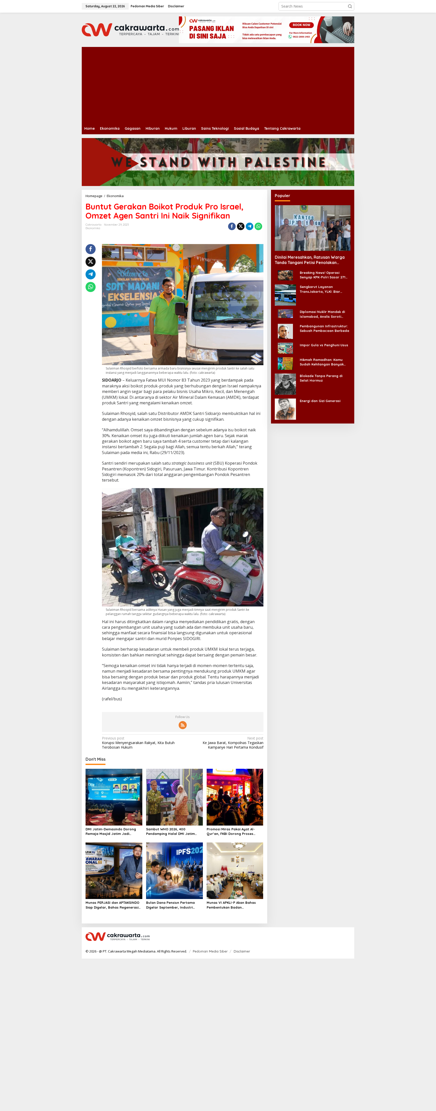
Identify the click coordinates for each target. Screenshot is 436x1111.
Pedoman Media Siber (210, 951)
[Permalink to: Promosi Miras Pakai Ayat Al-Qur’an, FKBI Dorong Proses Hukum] (235, 797)
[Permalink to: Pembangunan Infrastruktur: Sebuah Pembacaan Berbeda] (285, 330)
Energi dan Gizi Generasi (320, 401)
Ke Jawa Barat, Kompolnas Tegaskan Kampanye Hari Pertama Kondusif (233, 743)
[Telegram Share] (249, 226)
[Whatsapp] (258, 226)
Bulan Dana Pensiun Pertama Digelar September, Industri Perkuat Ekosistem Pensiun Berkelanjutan (170, 905)
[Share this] (232, 226)
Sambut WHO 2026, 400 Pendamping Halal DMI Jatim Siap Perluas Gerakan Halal (170, 831)
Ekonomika (93, 228)
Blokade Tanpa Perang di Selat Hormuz (321, 378)
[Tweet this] (240, 226)
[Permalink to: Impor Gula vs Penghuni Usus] (285, 347)
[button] (350, 6)
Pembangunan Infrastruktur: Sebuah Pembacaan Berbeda (324, 328)
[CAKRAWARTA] (130, 29)
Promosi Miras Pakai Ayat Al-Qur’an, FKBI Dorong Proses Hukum (231, 831)
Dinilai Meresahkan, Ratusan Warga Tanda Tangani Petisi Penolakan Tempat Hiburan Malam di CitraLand (310, 260)
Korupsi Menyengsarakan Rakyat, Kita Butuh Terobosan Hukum (138, 743)
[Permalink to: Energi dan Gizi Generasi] (285, 408)
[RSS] (183, 725)
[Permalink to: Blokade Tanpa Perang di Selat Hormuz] (285, 383)
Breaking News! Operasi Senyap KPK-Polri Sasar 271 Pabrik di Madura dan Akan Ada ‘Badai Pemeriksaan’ (322, 275)
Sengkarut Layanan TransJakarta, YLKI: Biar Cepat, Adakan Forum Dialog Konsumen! (324, 289)
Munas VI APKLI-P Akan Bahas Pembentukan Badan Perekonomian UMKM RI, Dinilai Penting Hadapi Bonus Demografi (235, 905)
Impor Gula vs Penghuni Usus (324, 345)
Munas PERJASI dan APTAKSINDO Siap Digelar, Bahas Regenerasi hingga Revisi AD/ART (112, 905)
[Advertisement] (233, 84)
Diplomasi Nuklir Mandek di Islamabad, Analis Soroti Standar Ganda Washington (323, 314)
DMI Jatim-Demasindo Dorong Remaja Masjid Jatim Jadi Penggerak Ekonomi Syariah (111, 831)
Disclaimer (242, 951)
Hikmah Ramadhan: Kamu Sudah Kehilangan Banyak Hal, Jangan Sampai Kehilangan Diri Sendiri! (322, 361)
